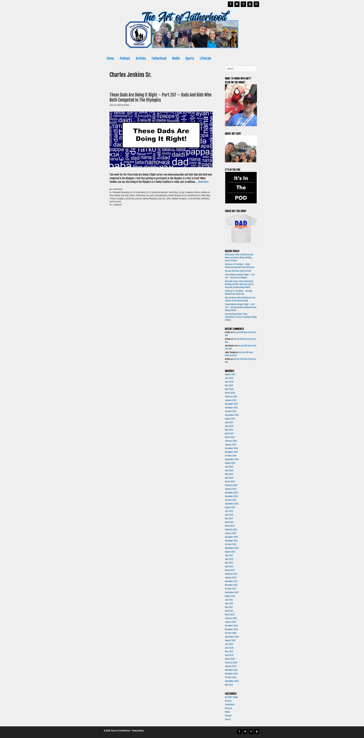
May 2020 (229, 651)
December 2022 (231, 537)
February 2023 (231, 529)
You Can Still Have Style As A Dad (238, 271)
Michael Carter (180, 195)
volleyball (205, 198)
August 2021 (230, 596)
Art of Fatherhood (137, 192)
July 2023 (229, 511)
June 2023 (229, 515)
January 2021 (230, 622)
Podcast (125, 58)
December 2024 (231, 448)
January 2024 (230, 489)
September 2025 (232, 415)
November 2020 (231, 629)
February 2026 (231, 396)
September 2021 (231, 592)
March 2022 (230, 570)
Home (110, 58)
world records (115, 201)
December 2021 (231, 581)
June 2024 (229, 470)
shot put (162, 198)
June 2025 (229, 426)
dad (122, 195)
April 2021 (229, 611)
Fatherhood (159, 58)
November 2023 (231, 496)
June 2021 (229, 603)
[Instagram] (243, 4)
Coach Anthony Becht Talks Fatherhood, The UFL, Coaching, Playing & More (241, 317)
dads (127, 195)
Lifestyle (205, 58)
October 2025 (230, 411)
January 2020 (230, 666)
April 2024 (229, 478)
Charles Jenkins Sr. (202, 192)
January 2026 (230, 400)
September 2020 (232, 637)
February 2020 (231, 662)
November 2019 (231, 673)
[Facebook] (230, 4)
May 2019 (229, 685)
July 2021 (229, 600)
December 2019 (231, 670)
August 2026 (230, 374)
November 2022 (231, 540)
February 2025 (231, 441)
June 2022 (229, 559)
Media (176, 58)
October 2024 (230, 455)
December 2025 (231, 404)
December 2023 (231, 492)
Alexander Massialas (121, 192)
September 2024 (232, 459)
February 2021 (231, 618)
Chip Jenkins (114, 195)
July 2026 (229, 378)
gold (152, 195)
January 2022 (230, 577)
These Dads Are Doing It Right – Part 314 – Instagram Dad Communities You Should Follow (240, 307)
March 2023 (230, 526)
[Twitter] (237, 4)
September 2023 (232, 504)
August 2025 (230, 419)
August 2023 (230, 507)
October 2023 (230, 500)
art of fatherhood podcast (157, 192)
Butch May (173, 192)
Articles (141, 58)
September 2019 (231, 681)
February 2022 (231, 574)
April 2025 (229, 433)
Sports (189, 58)
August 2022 (230, 552)
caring (181, 192)
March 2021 (230, 614)
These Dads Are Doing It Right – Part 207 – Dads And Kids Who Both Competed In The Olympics (160, 97)
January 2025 (230, 444)
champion (189, 192)
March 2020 (230, 659)
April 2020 (229, 655)
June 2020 (229, 648)
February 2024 (231, 485)
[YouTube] (250, 4)
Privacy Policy (138, 730)
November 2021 (231, 585)
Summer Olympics (179, 198)
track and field (194, 198)
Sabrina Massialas (150, 198)
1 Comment (117, 204)
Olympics (121, 198)
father (132, 195)
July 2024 (229, 467)
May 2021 (229, 607)
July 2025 (229, 422)
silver (169, 198)
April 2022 (229, 566)
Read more (203, 181)
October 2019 (230, 677)
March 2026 (230, 393)
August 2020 (230, 640)
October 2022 (230, 544)
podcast (138, 198)
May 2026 (229, 385)
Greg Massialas (161, 195)
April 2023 (229, 522)
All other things (231, 697)
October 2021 (230, 589)
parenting (130, 198)
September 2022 (232, 548)
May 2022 (229, 563)
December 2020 (231, 625)
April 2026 (229, 389)
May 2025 (229, 430)
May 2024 (229, 474)
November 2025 (231, 407)
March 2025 (230, 437)
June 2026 (229, 382)
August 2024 (230, 463)
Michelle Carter (194, 195)
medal (170, 195)
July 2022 (229, 555)
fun (147, 195)
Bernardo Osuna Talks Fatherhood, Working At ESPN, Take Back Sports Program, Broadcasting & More (239, 284)
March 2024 (230, 481)
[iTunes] (256, 4)
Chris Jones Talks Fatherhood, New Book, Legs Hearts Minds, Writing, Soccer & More (239, 257)
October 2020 (230, 633)
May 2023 (229, 518)
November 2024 (231, 452)
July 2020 (229, 644)
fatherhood (140, 195)
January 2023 (230, 533)
